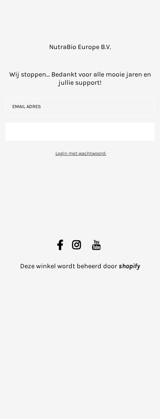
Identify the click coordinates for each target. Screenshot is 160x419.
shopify (129, 266)
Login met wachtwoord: (80, 153)
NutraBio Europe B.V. (80, 47)
